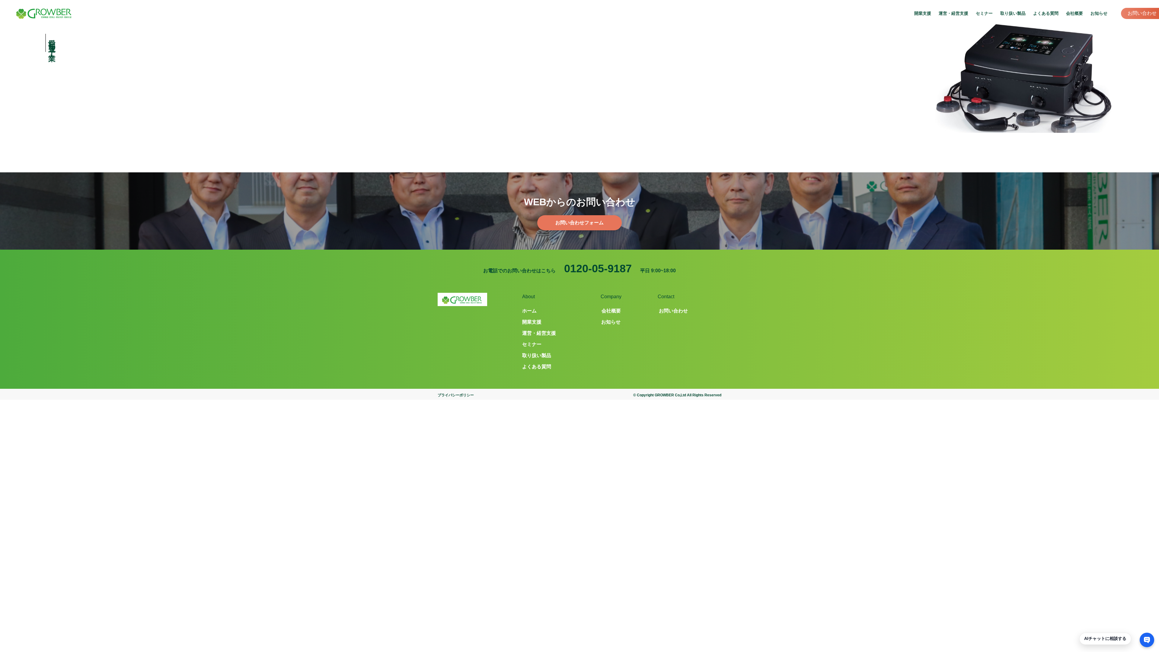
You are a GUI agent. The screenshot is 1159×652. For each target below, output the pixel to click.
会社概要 (1074, 13)
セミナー (984, 13)
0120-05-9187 (598, 268)
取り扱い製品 (1013, 13)
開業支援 (922, 13)
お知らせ (1098, 13)
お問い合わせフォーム (579, 222)
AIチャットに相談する (1105, 638)
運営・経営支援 (953, 13)
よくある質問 (1045, 13)
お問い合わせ (1142, 13)
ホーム (529, 310)
